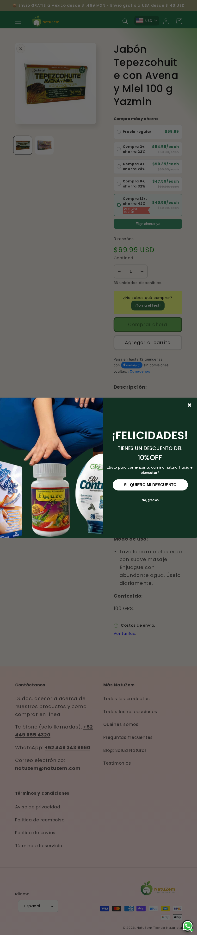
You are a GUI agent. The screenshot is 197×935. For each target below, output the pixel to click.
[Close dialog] (189, 405)
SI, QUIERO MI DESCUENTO (150, 485)
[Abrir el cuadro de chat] (187, 926)
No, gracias (150, 500)
